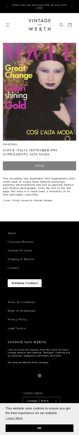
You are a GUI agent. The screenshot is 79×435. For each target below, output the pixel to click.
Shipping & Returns (21, 259)
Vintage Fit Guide (20, 250)
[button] (7, 25)
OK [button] (39, 428)
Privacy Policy (17, 319)
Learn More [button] (14, 418)
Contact (13, 268)
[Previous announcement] (7, 6)
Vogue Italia (10, 144)
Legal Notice (17, 328)
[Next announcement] (72, 6)
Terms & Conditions (21, 302)
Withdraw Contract (25, 283)
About (12, 233)
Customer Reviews (20, 242)
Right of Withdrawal (21, 310)
